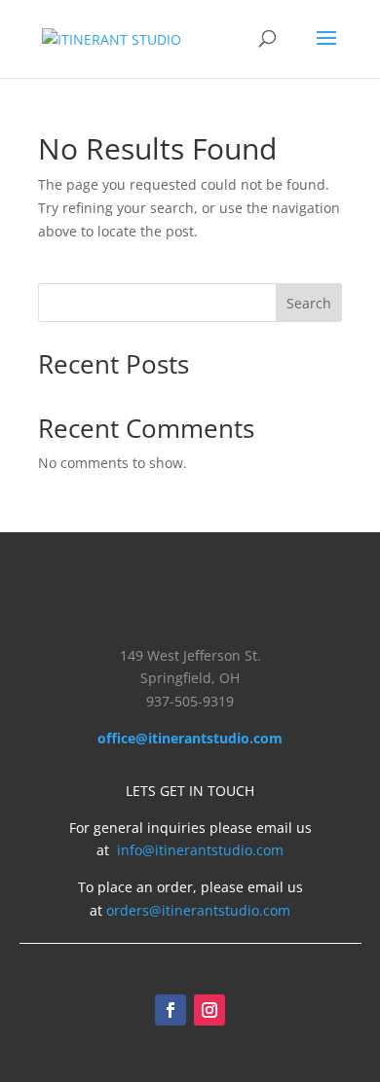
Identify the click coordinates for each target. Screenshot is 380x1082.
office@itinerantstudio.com (190, 738)
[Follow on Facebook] (170, 1010)
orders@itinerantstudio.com (198, 910)
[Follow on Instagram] (209, 1010)
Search (308, 303)
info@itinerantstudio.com (200, 850)
